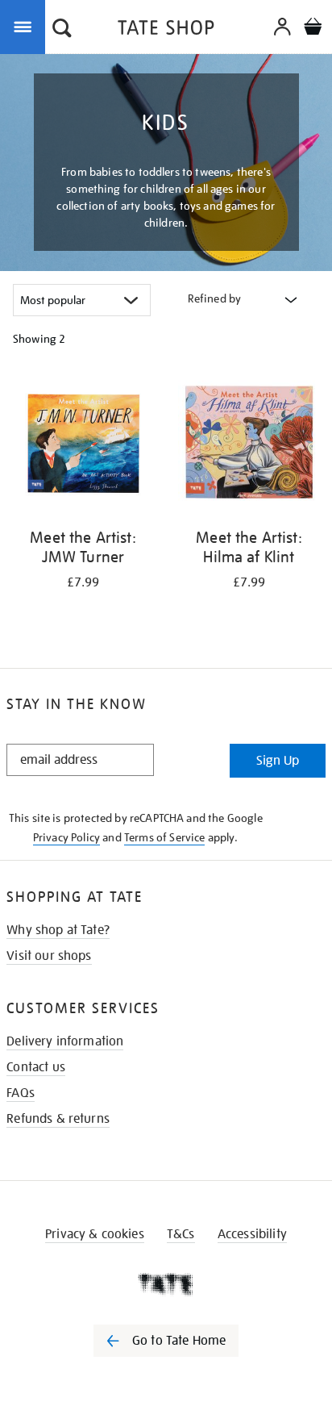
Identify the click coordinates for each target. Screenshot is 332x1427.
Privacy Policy (66, 837)
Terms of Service (164, 837)
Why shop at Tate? (58, 930)
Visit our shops (48, 956)
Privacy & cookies (94, 1234)
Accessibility (252, 1234)
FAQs (20, 1093)
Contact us (35, 1067)
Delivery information (64, 1041)
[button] (62, 30)
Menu (26, 26)
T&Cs (181, 1234)
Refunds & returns (58, 1119)
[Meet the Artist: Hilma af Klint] (249, 445)
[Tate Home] (166, 1284)
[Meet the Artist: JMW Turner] (83, 445)
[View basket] (313, 28)
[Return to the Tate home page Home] (166, 30)
